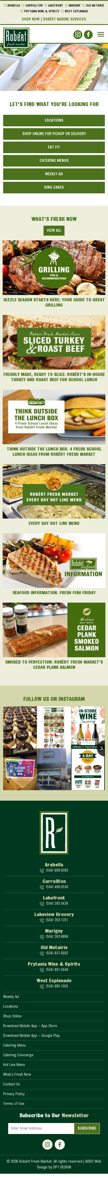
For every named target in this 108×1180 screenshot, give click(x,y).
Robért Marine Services (64, 19)
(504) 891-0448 (57, 970)
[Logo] (16, 38)
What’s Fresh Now (17, 1075)
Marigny (74, 5)
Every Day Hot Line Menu (54, 523)
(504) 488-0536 (57, 887)
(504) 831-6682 (57, 953)
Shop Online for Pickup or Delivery (54, 134)
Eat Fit (54, 147)
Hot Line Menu (14, 1065)
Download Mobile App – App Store (30, 1026)
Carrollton (33, 5)
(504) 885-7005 (57, 986)
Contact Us (11, 1084)
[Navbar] (101, 34)
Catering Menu (14, 1045)
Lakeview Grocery (54, 914)
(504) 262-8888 (57, 937)
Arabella (13, 5)
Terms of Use (13, 1104)
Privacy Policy (14, 1094)
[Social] (77, 34)
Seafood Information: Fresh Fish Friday (54, 593)
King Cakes (54, 187)
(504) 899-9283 (57, 871)
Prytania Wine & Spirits (41, 11)
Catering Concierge (18, 1055)
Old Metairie (95, 5)
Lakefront (55, 5)
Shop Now (31, 19)
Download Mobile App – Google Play (31, 1036)
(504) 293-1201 (57, 920)
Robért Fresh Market (35, 1162)
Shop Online (12, 1016)
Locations (54, 120)
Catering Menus (54, 161)
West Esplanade (76, 11)
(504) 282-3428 (57, 904)
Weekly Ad (54, 174)
